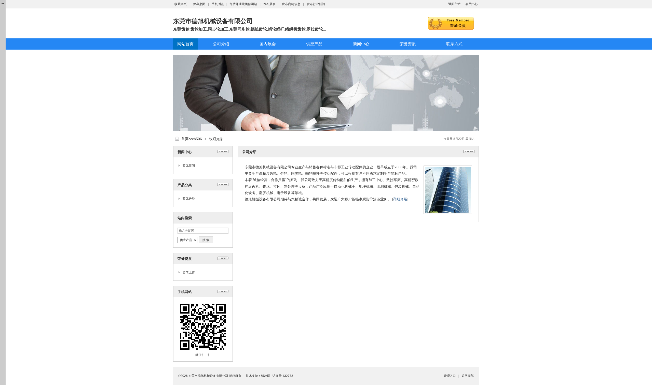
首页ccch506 (191, 139)
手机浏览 (218, 4)
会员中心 (471, 4)
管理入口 (450, 376)
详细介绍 (400, 199)
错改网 (265, 376)
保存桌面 (199, 4)
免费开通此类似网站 (243, 4)
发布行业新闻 (316, 4)
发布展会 (269, 4)
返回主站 (454, 4)
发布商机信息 (291, 4)
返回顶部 (467, 376)
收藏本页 (180, 4)
